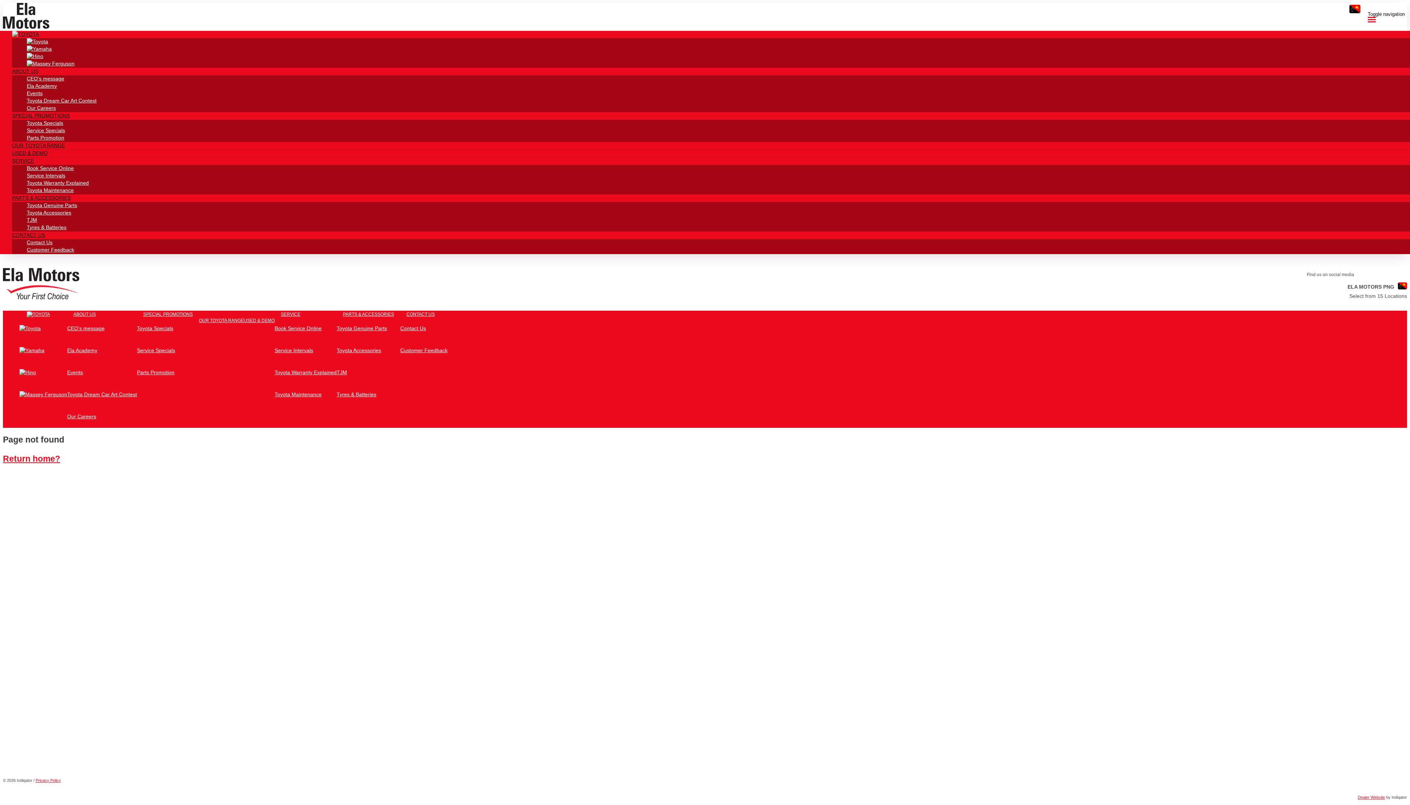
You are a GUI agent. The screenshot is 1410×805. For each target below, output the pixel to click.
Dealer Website (1371, 797)
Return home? (31, 458)
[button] (25, 34)
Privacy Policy (48, 780)
